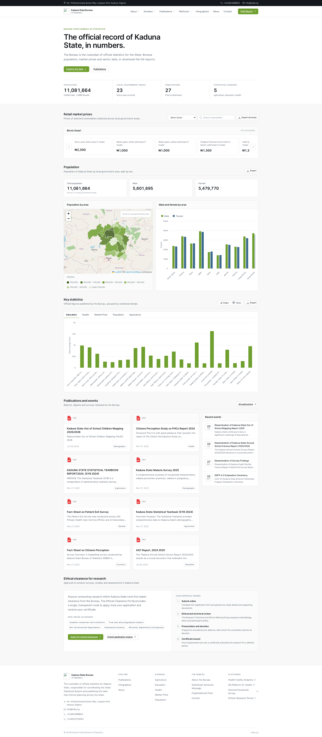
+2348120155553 (75, 719)
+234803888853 (232, 3)
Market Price (161, 694)
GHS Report (246, 11)
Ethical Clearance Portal (240, 698)
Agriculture (161, 679)
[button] (68, 213)
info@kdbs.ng (252, 3)
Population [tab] (118, 314)
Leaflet (117, 272)
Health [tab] (85, 314)
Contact (228, 11)
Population (160, 699)
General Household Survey (238, 692)
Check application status (120, 636)
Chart (226, 303)
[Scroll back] (69, 146)
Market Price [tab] (101, 314)
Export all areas (249, 117)
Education (160, 684)
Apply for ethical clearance (84, 636)
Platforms (184, 11)
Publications (165, 11)
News (216, 11)
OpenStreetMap (132, 272)
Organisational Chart (202, 693)
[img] (108, 241)
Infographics (202, 11)
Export (253, 170)
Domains (148, 11)
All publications (245, 404)
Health (158, 690)
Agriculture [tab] (135, 314)
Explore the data (74, 69)
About (133, 11)
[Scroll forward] (253, 146)
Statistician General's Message (203, 686)
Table (238, 303)
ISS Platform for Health (240, 684)
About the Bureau (201, 679)
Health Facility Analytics (240, 679)
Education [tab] (71, 314)
